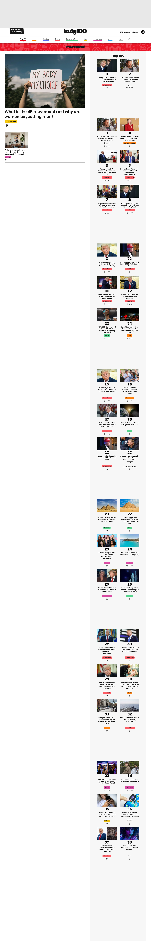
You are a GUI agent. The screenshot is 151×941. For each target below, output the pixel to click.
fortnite (129, 821)
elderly (129, 693)
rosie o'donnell (107, 596)
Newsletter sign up (131, 32)
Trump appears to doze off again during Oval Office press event (107, 205)
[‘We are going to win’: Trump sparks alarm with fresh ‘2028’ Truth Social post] (129, 250)
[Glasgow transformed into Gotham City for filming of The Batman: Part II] (107, 705)
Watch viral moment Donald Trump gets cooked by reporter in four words (107, 685)
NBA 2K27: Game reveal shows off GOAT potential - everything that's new (107, 329)
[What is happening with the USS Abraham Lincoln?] (129, 705)
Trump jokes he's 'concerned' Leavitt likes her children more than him (106, 171)
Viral (85, 39)
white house (106, 856)
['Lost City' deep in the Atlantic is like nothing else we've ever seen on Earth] (129, 575)
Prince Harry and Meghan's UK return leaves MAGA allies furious (129, 390)
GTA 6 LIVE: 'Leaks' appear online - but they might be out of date (129, 79)
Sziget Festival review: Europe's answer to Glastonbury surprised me (129, 329)
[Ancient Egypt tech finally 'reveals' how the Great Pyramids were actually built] (129, 505)
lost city (129, 596)
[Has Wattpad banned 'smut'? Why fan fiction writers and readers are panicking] (107, 800)
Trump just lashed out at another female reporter (129, 296)
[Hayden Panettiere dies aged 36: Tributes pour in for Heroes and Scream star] (129, 124)
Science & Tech (72, 39)
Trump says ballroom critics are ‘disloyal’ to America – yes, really (107, 264)
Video (110, 39)
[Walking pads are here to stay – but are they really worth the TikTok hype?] (16, 140)
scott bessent (107, 431)
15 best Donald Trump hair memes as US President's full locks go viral (129, 910)
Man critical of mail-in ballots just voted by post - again (106, 296)
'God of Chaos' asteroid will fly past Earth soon (129, 424)
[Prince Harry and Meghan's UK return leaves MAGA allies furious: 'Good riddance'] (129, 375)
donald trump (107, 177)
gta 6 (129, 85)
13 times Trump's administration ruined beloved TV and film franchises (107, 848)
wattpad (106, 821)
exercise (7, 157)
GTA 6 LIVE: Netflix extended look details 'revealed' (129, 847)
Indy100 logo (75, 32)
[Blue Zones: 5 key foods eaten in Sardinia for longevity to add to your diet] (129, 540)
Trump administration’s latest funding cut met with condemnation (130, 649)
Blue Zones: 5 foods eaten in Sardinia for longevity (129, 554)
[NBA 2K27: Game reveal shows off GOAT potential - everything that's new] (107, 315)
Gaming (46, 39)
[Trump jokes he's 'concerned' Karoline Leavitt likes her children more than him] (107, 157)
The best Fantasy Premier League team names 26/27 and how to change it (129, 459)
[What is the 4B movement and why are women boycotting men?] (45, 80)
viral (129, 917)
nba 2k (107, 335)
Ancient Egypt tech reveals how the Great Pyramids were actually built (130, 520)
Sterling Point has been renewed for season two (129, 780)
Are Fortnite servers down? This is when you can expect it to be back (129, 814)
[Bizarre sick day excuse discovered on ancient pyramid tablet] (107, 505)
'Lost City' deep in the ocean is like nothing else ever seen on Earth (129, 589)
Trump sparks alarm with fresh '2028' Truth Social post (129, 264)
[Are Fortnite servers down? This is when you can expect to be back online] (129, 800)
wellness (129, 563)
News (34, 39)
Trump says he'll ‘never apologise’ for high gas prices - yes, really (107, 79)
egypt (129, 528)
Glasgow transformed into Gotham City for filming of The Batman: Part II (107, 720)
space (129, 431)
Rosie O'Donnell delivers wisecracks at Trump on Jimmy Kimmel (107, 589)
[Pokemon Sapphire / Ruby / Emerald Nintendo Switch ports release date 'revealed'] (107, 930)
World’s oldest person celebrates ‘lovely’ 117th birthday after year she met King (129, 685)
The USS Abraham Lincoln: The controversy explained (129, 719)
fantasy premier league (129, 466)
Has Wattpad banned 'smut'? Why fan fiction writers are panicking (107, 814)
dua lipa (107, 787)
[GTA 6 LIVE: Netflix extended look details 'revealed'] (129, 833)
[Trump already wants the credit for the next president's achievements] (129, 157)
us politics (107, 693)
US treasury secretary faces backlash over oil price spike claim (107, 424)
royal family (129, 398)
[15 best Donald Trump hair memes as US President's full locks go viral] (129, 895)
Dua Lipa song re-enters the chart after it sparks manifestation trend (107, 781)
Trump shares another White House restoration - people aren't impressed (106, 650)
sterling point (129, 787)
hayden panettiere (129, 143)
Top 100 (23, 39)
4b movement (10, 121)
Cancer (107, 917)
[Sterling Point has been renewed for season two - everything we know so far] (129, 767)
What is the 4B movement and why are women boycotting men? (43, 114)
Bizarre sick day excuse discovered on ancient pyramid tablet (107, 519)
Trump (57, 39)
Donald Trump (107, 85)
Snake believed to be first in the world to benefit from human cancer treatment (107, 910)
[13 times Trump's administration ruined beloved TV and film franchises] (107, 833)
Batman (107, 728)
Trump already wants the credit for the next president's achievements (129, 171)
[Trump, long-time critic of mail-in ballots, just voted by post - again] (107, 282)
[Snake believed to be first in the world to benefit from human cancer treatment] (107, 895)
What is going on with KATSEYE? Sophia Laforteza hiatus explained (107, 555)
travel (129, 335)
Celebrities (97, 39)
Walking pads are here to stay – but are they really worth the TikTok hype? (15, 152)
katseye (107, 563)
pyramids (107, 528)
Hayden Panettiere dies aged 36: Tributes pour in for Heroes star (129, 138)
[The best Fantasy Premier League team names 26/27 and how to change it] (129, 444)
